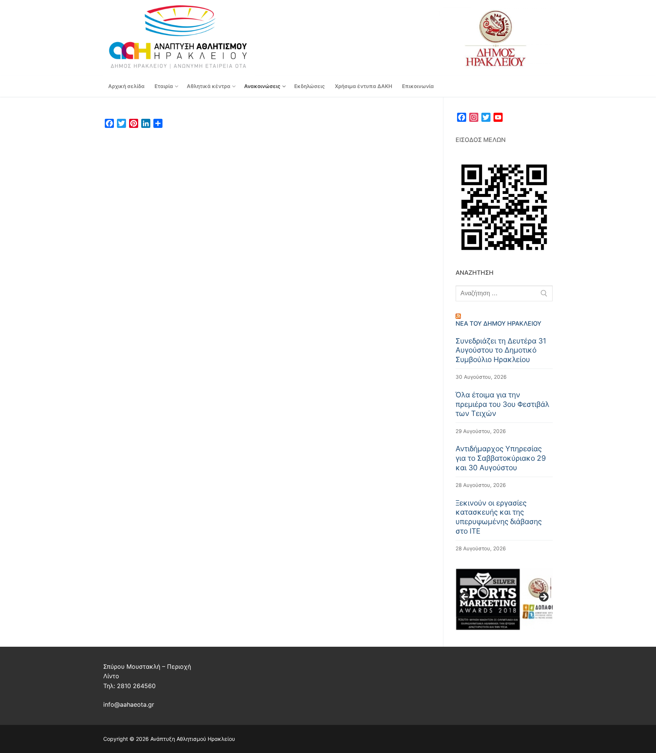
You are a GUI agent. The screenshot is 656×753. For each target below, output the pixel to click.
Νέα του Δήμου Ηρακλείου (498, 323)
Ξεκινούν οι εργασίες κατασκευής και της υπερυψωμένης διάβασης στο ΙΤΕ (499, 517)
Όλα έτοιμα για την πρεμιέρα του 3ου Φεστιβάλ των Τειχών (502, 404)
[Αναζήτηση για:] (504, 293)
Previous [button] (465, 597)
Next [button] (543, 597)
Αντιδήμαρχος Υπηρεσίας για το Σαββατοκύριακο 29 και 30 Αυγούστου (501, 458)
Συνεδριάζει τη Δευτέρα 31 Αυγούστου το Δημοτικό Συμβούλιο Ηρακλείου (501, 350)
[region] (504, 599)
